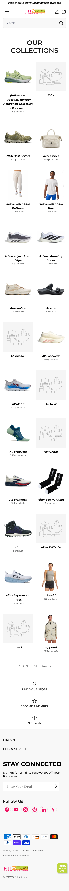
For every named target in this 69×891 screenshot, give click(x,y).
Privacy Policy (10, 850)
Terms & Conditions (32, 850)
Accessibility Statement (16, 855)
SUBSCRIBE (55, 786)
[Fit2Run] (35, 11)
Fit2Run (21, 877)
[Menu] (7, 11)
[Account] (56, 11)
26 (36, 666)
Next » (46, 666)
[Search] (16, 11)
